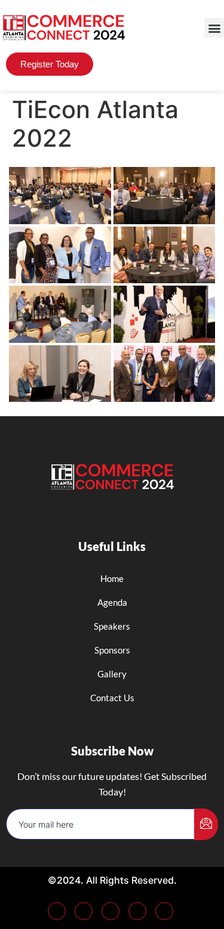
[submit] (206, 824)
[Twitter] (84, 911)
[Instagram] (164, 911)
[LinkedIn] (110, 911)
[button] (214, 28)
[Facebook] (57, 911)
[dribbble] (137, 911)
